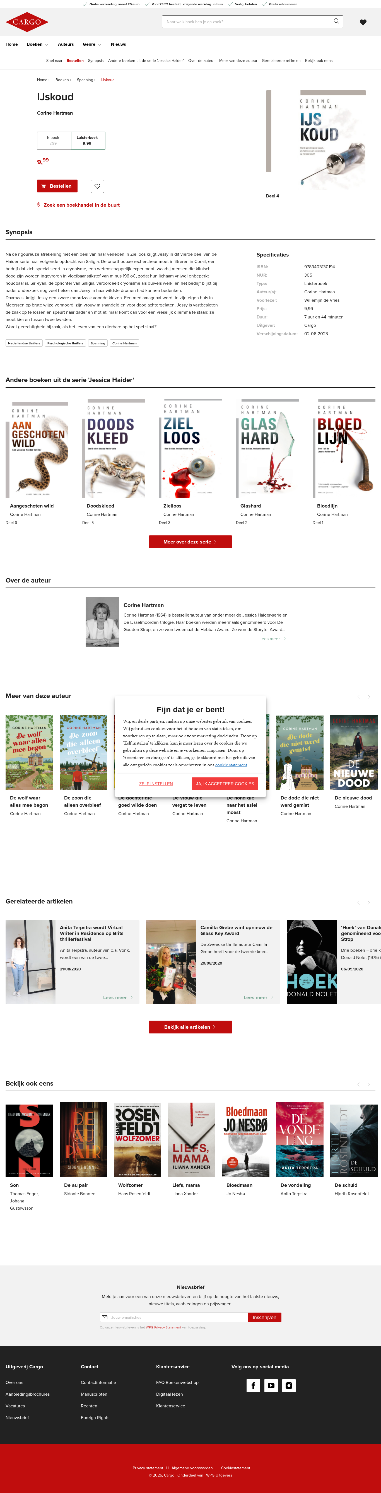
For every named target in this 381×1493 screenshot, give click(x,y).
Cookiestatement (235, 1468)
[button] (368, 697)
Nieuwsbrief (17, 1417)
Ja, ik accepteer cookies (225, 783)
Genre (89, 44)
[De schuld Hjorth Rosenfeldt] (354, 1150)
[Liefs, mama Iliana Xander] (191, 1150)
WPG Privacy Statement (163, 1327)
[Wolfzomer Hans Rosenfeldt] (137, 1150)
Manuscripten (94, 1394)
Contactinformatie (98, 1382)
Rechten (89, 1406)
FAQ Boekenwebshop (177, 1382)
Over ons (14, 1382)
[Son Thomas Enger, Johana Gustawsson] (29, 1157)
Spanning (98, 343)
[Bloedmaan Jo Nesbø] (245, 1150)
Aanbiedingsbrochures (28, 1394)
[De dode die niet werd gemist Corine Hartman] (300, 766)
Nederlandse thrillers (24, 343)
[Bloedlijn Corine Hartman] (344, 462)
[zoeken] (337, 21)
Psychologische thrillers (65, 343)
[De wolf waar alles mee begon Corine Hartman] (29, 766)
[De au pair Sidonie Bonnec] (83, 1150)
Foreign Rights (95, 1417)
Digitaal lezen (169, 1394)
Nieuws (118, 44)
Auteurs (66, 44)
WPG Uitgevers (219, 1475)
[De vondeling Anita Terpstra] (300, 1150)
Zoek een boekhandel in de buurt (82, 205)
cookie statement (231, 764)
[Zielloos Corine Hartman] (190, 462)
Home (12, 44)
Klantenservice (170, 1406)
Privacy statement (148, 1468)
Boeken (34, 44)
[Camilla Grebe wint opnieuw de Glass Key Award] (213, 962)
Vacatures (15, 1406)
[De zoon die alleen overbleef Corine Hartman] (83, 766)
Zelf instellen (156, 783)
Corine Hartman (124, 343)
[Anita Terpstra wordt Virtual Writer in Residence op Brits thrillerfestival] (72, 962)
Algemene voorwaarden (192, 1468)
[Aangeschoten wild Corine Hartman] (37, 462)
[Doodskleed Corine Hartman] (113, 462)
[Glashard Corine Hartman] (267, 462)
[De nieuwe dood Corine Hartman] (354, 762)
